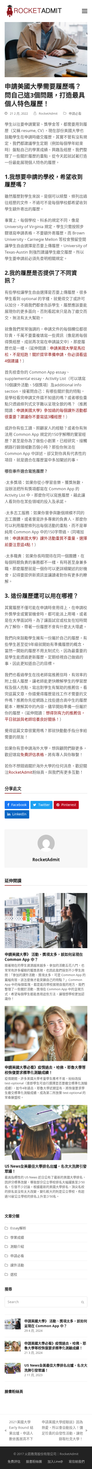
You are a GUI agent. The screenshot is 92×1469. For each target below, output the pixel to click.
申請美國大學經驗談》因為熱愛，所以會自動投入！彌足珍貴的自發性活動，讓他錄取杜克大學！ (61, 1430)
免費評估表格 (32, 754)
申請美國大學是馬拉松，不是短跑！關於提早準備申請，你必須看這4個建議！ (46, 354)
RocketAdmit (20, 772)
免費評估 (14, 1461)
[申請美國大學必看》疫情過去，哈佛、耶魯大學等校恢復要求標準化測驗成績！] (46, 1033)
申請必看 (75, 113)
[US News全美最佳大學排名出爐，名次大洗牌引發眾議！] (46, 1132)
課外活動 (17, 1265)
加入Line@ (55, 1461)
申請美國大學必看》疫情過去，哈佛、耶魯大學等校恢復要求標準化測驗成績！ (45, 1070)
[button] (84, 11)
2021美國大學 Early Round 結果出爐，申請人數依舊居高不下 (19, 1430)
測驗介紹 (17, 1246)
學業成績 (17, 1237)
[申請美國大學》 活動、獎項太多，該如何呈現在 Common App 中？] (46, 920)
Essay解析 (18, 1228)
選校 (13, 1274)
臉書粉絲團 (34, 1461)
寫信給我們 (77, 1461)
